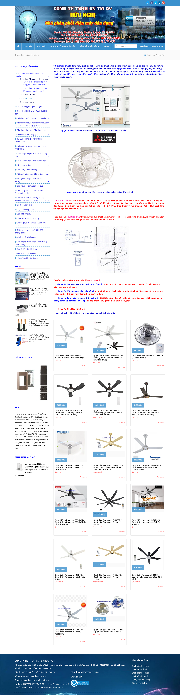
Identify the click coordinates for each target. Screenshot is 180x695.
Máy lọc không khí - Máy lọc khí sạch (32, 130)
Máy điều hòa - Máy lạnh (27, 134)
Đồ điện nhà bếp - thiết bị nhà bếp (31, 160)
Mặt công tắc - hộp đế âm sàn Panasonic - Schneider (29, 191)
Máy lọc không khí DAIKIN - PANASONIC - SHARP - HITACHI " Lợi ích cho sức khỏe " (39, 276)
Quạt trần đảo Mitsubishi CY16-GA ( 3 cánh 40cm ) (147, 356)
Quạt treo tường (27, 102)
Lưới (149, 55)
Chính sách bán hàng (89, 46)
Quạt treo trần (26, 98)
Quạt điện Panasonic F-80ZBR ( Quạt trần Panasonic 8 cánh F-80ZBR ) (107, 522)
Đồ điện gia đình (23, 165)
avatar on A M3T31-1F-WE (39, 425)
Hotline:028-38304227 (151, 46)
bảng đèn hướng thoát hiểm (37, 439)
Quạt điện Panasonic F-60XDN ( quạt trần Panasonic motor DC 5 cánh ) (147, 577)
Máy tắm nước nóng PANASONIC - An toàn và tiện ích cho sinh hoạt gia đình (38, 291)
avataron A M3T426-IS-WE (38, 431)
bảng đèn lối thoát (22, 442)
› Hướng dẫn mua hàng (140, 679)
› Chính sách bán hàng (140, 666)
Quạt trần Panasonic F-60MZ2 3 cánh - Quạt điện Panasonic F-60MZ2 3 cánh (146, 467)
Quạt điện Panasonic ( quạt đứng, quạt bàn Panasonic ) (35, 83)
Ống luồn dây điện (24, 205)
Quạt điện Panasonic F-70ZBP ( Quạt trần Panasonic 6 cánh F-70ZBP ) (146, 522)
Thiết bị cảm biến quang (27, 237)
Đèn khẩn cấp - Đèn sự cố (27, 253)
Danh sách (160, 55)
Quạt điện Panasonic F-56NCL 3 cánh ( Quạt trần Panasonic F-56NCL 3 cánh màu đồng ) (146, 412)
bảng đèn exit (33, 437)
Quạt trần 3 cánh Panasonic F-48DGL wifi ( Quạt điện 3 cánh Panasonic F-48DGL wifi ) (69, 412)
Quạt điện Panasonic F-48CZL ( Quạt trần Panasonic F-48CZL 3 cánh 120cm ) (69, 467)
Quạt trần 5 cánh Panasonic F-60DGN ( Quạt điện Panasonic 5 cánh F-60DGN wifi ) (107, 412)
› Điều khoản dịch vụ (139, 683)
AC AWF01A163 (21, 414)
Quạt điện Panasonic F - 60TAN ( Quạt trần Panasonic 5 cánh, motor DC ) (69, 631)
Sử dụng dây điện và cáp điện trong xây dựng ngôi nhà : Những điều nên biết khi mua (39, 322)
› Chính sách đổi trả (139, 669)
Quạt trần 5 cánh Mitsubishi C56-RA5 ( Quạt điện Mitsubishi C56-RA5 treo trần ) (108, 357)
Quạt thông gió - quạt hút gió (29, 106)
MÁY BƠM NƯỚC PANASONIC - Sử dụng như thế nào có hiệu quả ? (39, 338)
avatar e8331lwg (35, 422)
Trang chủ (19, 55)
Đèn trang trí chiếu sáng (26, 169)
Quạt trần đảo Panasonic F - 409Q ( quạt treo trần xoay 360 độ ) (108, 630)
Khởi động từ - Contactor (27, 258)
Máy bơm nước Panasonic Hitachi (31, 118)
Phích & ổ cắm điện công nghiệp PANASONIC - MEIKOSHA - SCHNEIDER (32, 199)
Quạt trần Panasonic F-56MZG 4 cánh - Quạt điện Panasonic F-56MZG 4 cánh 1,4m (108, 467)
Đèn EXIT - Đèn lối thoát (26, 249)
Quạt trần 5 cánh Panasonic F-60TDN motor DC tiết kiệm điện (69, 356)
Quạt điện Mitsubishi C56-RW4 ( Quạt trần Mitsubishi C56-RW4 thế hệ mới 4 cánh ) (70, 522)
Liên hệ (106, 46)
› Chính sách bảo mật (140, 676)
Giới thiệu (41, 46)
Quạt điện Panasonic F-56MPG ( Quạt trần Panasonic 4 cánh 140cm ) (107, 577)
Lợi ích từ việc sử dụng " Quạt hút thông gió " (39, 305)
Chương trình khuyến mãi (62, 46)
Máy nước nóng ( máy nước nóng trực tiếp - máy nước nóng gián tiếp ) (32, 124)
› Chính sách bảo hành (140, 673)
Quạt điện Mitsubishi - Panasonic (34, 79)
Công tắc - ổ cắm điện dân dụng (30, 186)
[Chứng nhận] (80, 683)
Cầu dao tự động (23, 214)
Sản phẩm (28, 46)
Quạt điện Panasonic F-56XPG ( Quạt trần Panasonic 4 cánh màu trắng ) (70, 577)
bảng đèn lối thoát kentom (31, 445)
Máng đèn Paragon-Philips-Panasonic (32, 174)
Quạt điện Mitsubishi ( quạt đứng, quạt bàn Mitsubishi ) (35, 89)
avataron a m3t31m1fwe (25, 428)
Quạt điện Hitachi (27, 94)
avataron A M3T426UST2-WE (26, 434)
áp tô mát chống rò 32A (37, 414)
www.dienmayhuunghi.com (34, 676)
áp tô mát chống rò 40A (24, 417)
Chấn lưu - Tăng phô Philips (28, 218)
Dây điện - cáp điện (25, 209)
